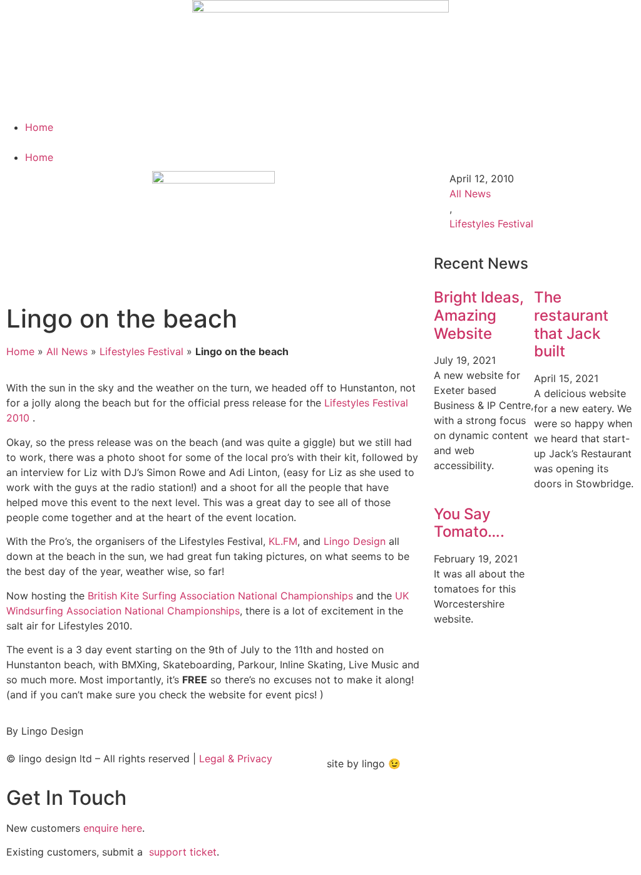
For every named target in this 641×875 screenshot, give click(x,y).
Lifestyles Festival (141, 351)
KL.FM (283, 541)
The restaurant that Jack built (571, 324)
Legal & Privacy (235, 758)
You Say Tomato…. (469, 523)
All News (67, 351)
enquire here (112, 828)
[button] (320, 142)
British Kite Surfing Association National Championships (220, 595)
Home (39, 127)
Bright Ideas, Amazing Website (479, 315)
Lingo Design (355, 541)
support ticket (183, 852)
